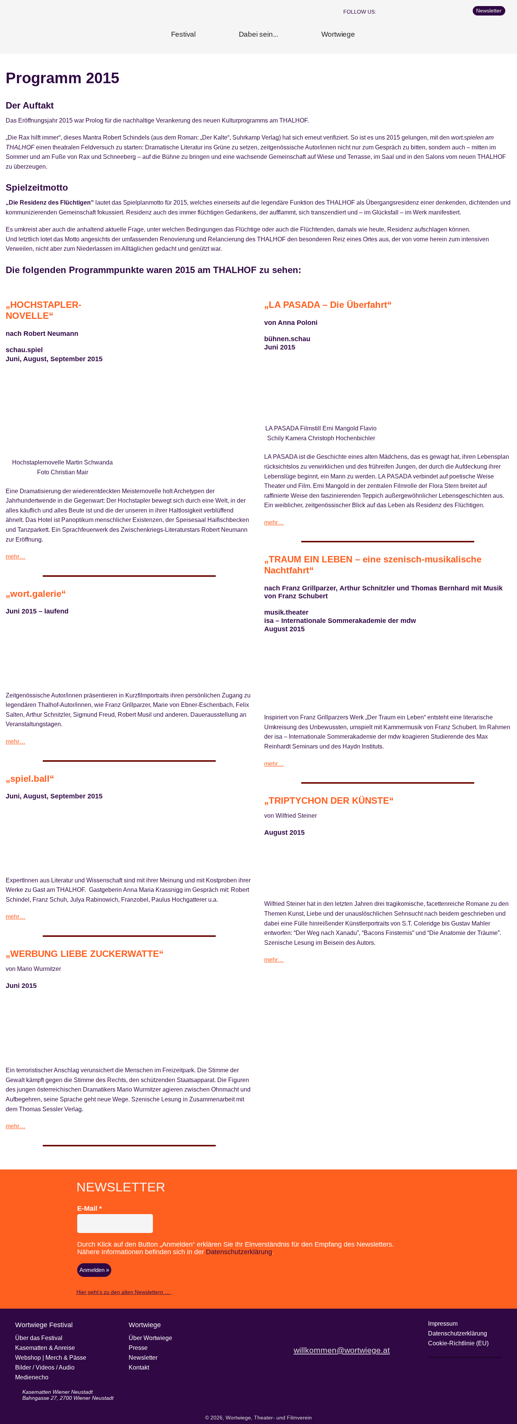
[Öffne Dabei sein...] (284, 35)
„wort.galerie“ (36, 594)
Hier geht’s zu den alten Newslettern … (123, 1292)
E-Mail (89, 1208)
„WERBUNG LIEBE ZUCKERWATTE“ (85, 954)
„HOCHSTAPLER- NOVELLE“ (43, 310)
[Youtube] (423, 11)
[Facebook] (393, 11)
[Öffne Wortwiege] (361, 35)
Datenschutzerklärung (239, 1252)
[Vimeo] (439, 11)
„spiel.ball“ (30, 778)
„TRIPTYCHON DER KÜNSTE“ (329, 800)
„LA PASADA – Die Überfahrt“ (328, 305)
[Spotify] (454, 11)
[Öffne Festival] (202, 35)
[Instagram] (408, 11)
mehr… (15, 556)
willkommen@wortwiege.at (342, 1350)
